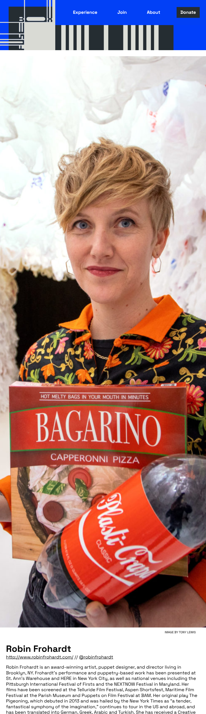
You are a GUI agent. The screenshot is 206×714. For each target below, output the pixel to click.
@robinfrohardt (96, 657)
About (153, 12)
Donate (188, 12)
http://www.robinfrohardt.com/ (39, 657)
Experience (85, 12)
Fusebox (27, 25)
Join (122, 12)
